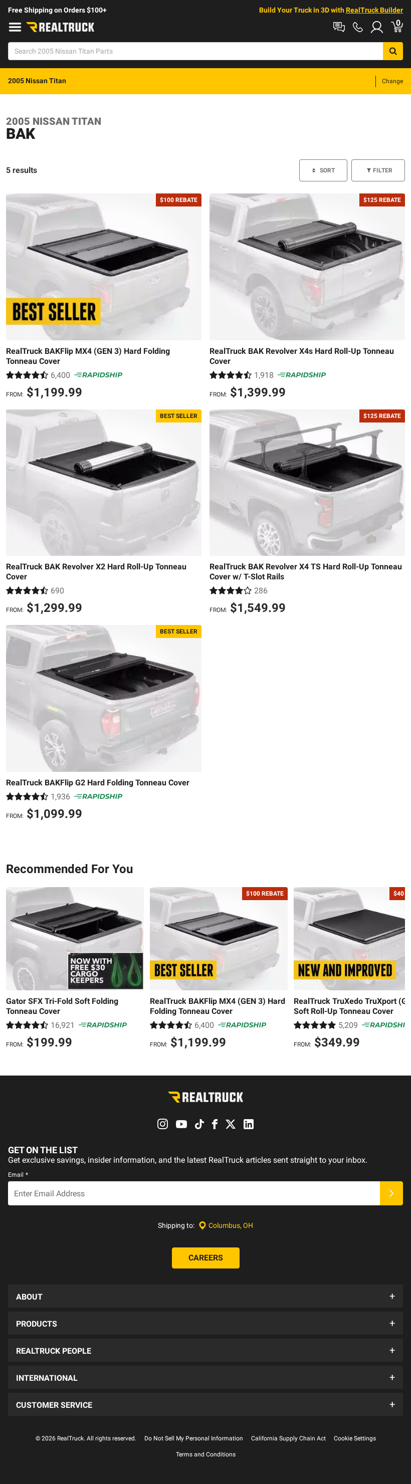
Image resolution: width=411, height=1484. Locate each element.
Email (18, 1174)
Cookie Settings (355, 1438)
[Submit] (391, 1193)
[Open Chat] (339, 27)
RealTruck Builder (374, 10)
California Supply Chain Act (288, 1438)
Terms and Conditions (206, 1454)
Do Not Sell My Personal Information (193, 1438)
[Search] (393, 51)
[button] (205, 1296)
